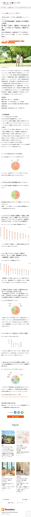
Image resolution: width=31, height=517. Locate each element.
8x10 (1, 67)
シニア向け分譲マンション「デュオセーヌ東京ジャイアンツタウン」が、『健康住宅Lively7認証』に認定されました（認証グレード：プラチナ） (8, 452)
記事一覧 (10, 502)
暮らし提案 (19, 450)
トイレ (27, 483)
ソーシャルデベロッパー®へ (14, 41)
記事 (2, 445)
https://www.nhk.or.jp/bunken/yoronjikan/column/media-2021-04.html (14, 396)
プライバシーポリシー (6, 514)
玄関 (21, 484)
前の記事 (6, 499)
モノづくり (19, 448)
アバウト (4, 7)
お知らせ (10, 7)
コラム (3, 477)
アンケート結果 (5, 41)
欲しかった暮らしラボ (11, 3)
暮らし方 (22, 41)
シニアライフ (4, 42)
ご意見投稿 (16, 416)
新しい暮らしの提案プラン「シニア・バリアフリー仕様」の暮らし (22, 489)
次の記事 (24, 499)
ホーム (19, 502)
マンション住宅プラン (21, 483)
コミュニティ (4, 480)
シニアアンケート (11, 42)
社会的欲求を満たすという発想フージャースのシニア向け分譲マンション (8, 486)
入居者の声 (19, 477)
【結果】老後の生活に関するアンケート (22, 452)
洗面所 (18, 484)
